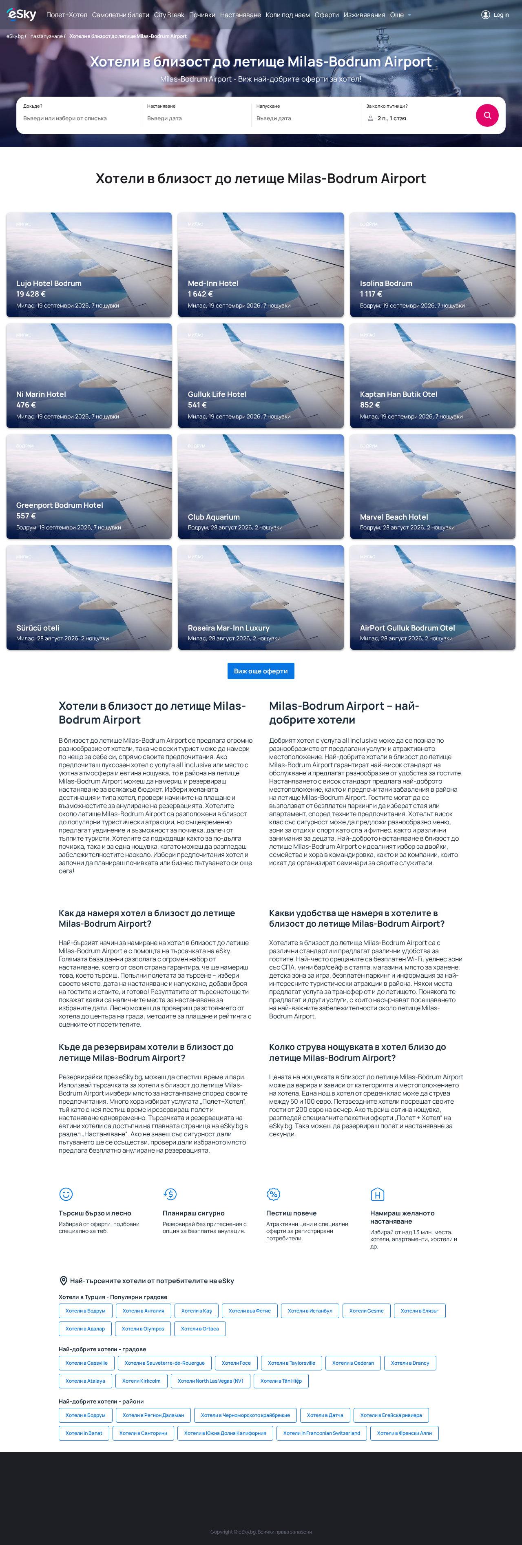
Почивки (202, 14)
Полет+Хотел (66, 14)
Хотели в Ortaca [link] (200, 1328)
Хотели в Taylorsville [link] (291, 1362)
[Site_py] (457, 1476)
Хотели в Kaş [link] (196, 1310)
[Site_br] (65, 1476)
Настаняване (240, 14)
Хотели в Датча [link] (325, 1415)
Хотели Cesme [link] (366, 1310)
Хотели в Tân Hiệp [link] (281, 1380)
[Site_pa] (334, 1476)
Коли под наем (288, 14)
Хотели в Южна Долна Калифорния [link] (225, 1433)
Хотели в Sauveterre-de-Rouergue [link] (165, 1362)
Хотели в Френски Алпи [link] (404, 1433)
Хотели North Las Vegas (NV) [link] (210, 1380)
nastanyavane (47, 36)
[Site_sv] (359, 1476)
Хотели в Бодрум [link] (86, 1310)
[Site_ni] (383, 1476)
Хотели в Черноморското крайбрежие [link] (245, 1415)
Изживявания (364, 14)
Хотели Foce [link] (236, 1362)
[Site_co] (285, 1476)
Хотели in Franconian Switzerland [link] (321, 1433)
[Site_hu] (261, 1476)
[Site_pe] (139, 1476)
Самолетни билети (120, 14)
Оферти (327, 14)
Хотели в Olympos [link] (143, 1328)
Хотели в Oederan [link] (353, 1362)
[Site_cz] (187, 1476)
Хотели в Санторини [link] (143, 1433)
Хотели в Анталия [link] (143, 1310)
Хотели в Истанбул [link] (310, 1310)
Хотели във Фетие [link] (250, 1310)
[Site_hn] (432, 1476)
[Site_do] (310, 1476)
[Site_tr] (163, 1476)
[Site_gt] (408, 1476)
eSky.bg (15, 36)
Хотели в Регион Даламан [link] (153, 1415)
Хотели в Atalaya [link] (85, 1380)
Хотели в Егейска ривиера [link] (391, 1415)
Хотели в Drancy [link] (410, 1362)
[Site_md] (212, 1476)
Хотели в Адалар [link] (85, 1328)
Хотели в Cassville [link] (87, 1362)
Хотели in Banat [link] (84, 1433)
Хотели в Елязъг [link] (420, 1310)
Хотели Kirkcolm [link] (141, 1380)
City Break (169, 14)
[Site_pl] (114, 1476)
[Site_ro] (90, 1476)
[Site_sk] (236, 1476)
